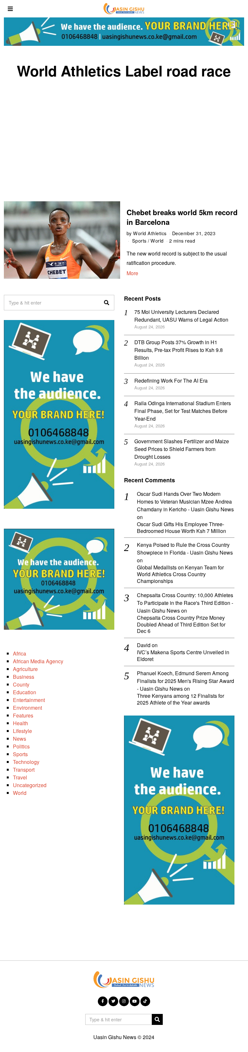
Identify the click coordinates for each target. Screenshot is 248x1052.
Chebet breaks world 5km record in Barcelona (182, 217)
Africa (19, 653)
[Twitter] (113, 1001)
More (132, 273)
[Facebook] (103, 1001)
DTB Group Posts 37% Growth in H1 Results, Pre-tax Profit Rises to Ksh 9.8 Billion (178, 349)
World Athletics (150, 233)
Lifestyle (22, 731)
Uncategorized (29, 785)
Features (23, 715)
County (21, 684)
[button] (106, 302)
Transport (24, 769)
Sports (139, 240)
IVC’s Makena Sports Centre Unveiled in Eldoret (183, 656)
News (19, 738)
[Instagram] (124, 1001)
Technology (26, 762)
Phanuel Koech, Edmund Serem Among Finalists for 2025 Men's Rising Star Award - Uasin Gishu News (185, 680)
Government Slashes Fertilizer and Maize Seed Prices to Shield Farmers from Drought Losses (181, 448)
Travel (20, 777)
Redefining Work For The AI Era (171, 380)
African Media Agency (38, 661)
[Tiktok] (145, 1001)
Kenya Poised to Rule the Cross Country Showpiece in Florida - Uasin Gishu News (185, 548)
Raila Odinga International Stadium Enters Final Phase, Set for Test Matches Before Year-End (182, 410)
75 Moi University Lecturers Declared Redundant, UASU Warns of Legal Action (181, 315)
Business (23, 676)
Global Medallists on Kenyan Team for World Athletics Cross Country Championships (180, 574)
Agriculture (25, 669)
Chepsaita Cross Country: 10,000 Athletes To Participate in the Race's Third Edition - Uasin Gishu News (185, 602)
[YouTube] (135, 1001)
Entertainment (29, 700)
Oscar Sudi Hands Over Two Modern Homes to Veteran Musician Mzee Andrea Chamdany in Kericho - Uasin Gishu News (185, 501)
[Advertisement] (124, 133)
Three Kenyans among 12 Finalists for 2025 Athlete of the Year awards (180, 699)
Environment (27, 707)
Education (24, 692)
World (157, 240)
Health (20, 723)
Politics (21, 746)
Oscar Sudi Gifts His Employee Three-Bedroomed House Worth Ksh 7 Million (181, 528)
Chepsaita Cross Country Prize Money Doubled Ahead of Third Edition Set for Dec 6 (181, 625)
